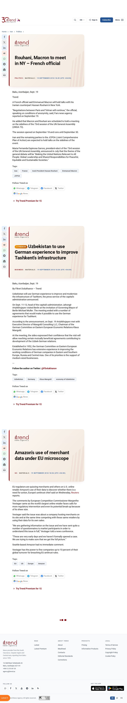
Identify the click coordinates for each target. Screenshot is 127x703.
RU (122, 698)
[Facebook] (10, 688)
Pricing (84, 645)
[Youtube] (21, 688)
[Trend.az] (11, 20)
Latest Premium (40, 649)
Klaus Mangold (45, 379)
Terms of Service (111, 645)
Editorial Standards (65, 656)
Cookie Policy (110, 656)
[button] (4, 37)
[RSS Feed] (38, 688)
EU (15, 564)
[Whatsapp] (5, 688)
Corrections (62, 660)
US (22, 564)
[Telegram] (27, 688)
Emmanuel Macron (69, 171)
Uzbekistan (18, 379)
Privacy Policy (110, 649)
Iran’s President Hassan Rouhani (45, 171)
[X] (16, 688)
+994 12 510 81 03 (9, 669)
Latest (36, 645)
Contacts (61, 652)
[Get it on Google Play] (115, 688)
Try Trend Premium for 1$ (29, 201)
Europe (30, 564)
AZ (117, 698)
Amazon (41, 564)
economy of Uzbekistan (65, 379)
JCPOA (17, 176)
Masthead (62, 649)
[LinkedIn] (32, 688)
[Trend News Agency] (10, 643)
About (60, 645)
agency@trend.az (9, 671)
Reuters (75, 492)
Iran (15, 171)
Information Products (90, 649)
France (25, 171)
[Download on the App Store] (98, 688)
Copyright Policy (111, 652)
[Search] (75, 19)
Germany (31, 379)
